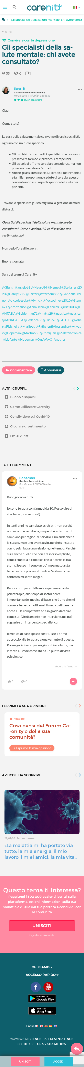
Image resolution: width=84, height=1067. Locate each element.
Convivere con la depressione (31, 40)
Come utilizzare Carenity (30, 407)
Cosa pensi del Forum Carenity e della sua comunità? (40, 731)
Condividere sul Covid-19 (30, 416)
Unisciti (42, 925)
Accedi (58, 1061)
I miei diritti (20, 436)
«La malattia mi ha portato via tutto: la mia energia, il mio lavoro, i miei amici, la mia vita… (40, 851)
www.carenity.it (22, 1039)
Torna (8, 31)
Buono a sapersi (23, 397)
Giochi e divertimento (28, 426)
